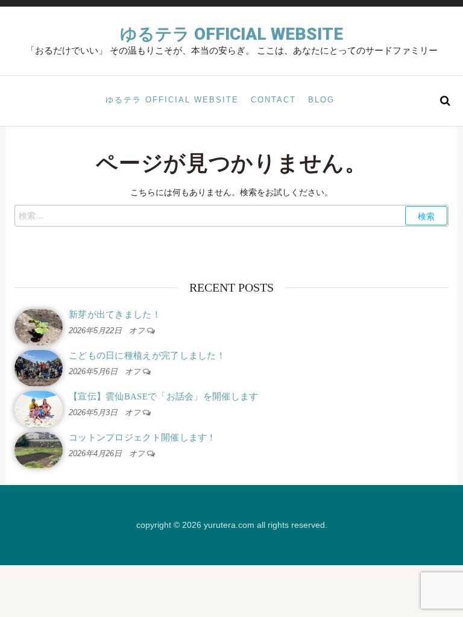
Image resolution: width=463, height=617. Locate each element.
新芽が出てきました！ (115, 314)
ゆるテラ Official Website (231, 34)
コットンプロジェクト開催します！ (142, 437)
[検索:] (231, 216)
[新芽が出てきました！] (38, 326)
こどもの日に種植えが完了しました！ (147, 355)
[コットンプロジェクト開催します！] (38, 449)
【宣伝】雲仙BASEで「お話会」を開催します (164, 396)
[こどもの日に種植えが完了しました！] (38, 367)
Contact (273, 99)
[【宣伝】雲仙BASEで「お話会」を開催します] (38, 408)
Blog (321, 99)
